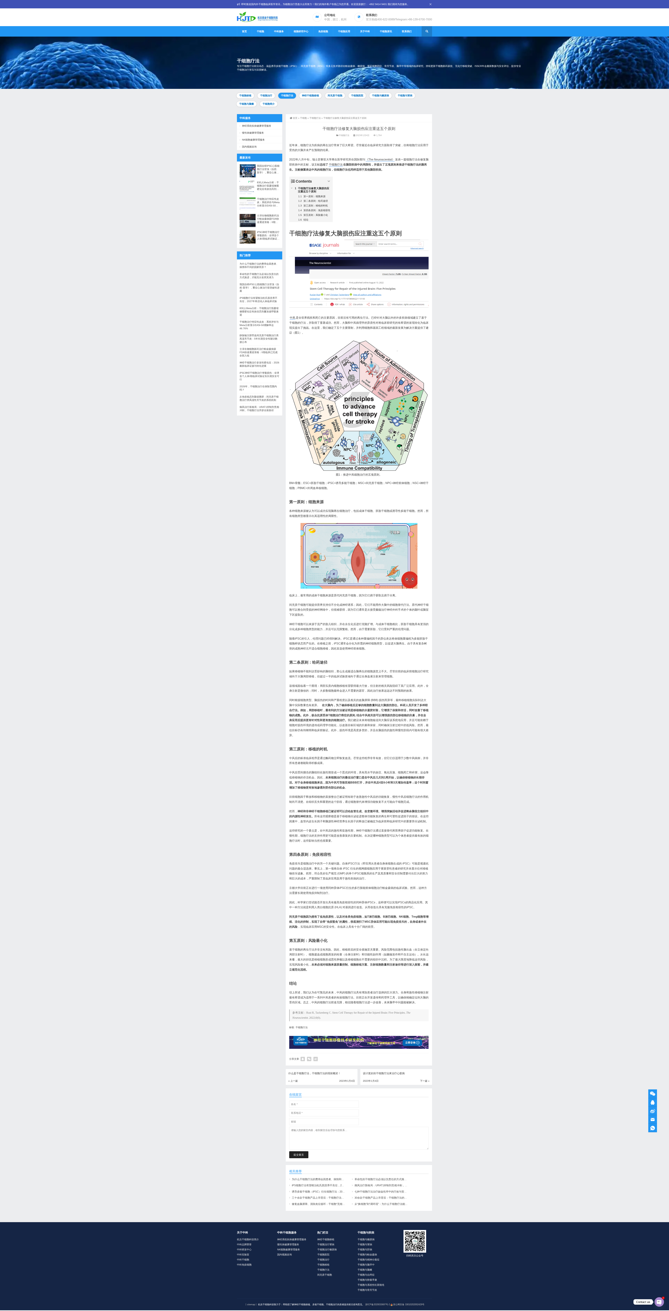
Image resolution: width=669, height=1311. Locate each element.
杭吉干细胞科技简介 (248, 1239)
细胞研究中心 (301, 31)
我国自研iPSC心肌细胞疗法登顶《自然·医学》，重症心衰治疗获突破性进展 (268, 169)
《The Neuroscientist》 (380, 159)
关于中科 (365, 31)
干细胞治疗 (266, 95)
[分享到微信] (309, 1059)
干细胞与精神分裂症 (368, 1259)
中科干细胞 (243, 1259)
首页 (244, 31)
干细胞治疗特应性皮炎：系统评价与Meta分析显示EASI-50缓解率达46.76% (268, 202)
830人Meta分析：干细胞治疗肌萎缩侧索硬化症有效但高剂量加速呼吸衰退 (268, 186)
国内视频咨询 (249, 146)
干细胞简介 (269, 103)
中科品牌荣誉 (244, 1244)
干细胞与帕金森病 (367, 1254)
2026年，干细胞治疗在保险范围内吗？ (258, 388)
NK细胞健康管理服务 (253, 139)
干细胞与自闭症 (366, 1274)
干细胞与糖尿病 (380, 95)
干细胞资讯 (386, 31)
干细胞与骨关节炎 (367, 1290)
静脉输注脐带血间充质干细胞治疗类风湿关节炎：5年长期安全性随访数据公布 (259, 338)
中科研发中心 (244, 1249)
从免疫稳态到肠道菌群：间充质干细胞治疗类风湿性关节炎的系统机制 (259, 398)
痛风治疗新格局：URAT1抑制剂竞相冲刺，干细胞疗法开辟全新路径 (394, 1185)
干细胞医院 (357, 95)
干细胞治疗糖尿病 (327, 1249)
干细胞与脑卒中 (366, 1264)
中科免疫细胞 (244, 1264)
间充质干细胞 (335, 95)
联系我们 (407, 31)
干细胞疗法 (287, 95)
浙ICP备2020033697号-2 (377, 1304)
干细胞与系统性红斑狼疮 (370, 1284)
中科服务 (279, 31)
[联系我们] (652, 1102)
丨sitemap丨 (251, 1304)
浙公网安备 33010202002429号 (408, 1304)
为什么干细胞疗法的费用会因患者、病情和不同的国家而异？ (327, 1179)
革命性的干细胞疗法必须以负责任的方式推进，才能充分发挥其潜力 (394, 1179)
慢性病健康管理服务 (253, 132)
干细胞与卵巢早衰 (367, 1279)
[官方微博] (652, 1111)
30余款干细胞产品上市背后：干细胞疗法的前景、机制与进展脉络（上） (396, 1197)
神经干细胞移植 (310, 95)
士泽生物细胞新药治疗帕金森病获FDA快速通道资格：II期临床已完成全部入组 (268, 219)
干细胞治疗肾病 (325, 1244)
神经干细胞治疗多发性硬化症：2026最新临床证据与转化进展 (259, 364)
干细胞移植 (245, 95)
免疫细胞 (323, 31)
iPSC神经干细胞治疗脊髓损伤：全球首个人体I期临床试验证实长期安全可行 (268, 235)
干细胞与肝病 (364, 1249)
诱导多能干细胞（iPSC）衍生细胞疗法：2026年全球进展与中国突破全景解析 (337, 1191)
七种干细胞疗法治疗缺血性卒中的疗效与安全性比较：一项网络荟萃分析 (396, 1191)
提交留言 (299, 1154)
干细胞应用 (344, 31)
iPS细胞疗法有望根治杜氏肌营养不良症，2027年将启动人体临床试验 (332, 1185)
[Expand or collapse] (329, 181)
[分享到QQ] (303, 1059)
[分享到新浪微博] (315, 1059)
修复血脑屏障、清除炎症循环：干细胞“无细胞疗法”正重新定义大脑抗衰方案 (336, 1203)
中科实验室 (243, 1254)
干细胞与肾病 (405, 95)
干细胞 (260, 31)
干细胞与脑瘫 (246, 103)
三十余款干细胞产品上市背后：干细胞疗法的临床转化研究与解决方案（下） (336, 1197)
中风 (292, 317)
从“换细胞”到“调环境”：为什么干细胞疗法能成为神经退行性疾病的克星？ (397, 1203)
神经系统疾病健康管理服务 (256, 125)
